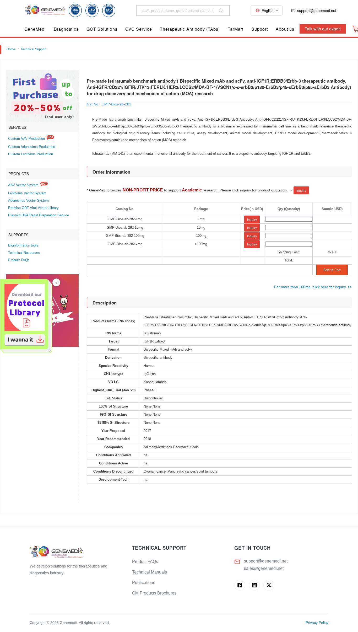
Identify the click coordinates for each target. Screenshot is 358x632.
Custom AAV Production (26, 139)
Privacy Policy (317, 623)
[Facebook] (239, 585)
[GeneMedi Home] (77, 552)
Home (11, 49)
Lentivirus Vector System (27, 193)
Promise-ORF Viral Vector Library (33, 208)
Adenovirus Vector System (28, 200)
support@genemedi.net (266, 561)
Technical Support (33, 49)
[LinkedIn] (254, 585)
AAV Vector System (23, 185)
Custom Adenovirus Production (31, 147)
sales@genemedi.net (264, 568)
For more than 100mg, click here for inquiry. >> (313, 287)
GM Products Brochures (154, 593)
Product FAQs (19, 260)
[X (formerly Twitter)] (268, 585)
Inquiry (301, 190)
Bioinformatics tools (23, 245)
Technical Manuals (149, 572)
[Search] (221, 10)
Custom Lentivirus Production (30, 154)
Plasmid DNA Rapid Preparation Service (38, 215)
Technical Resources (24, 253)
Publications (143, 582)
